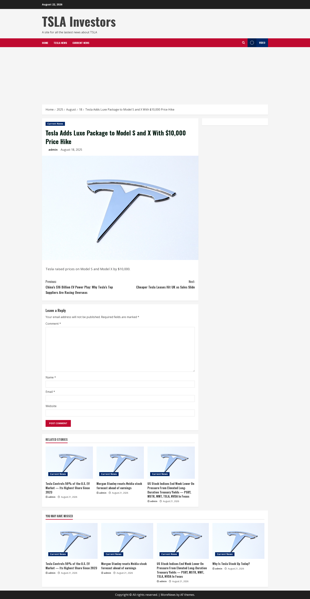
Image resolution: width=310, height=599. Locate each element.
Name (51, 377)
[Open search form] (243, 42)
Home (45, 43)
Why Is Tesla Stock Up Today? (231, 563)
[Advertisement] (155, 74)
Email (50, 392)
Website (51, 406)
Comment (53, 324)
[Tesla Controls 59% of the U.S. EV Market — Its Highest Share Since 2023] (69, 463)
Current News (80, 43)
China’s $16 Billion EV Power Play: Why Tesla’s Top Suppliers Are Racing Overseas (79, 287)
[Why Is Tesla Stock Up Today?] (238, 541)
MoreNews (168, 595)
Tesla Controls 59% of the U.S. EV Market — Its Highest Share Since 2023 (68, 487)
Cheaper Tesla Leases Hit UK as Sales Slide (165, 284)
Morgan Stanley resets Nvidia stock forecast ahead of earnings (119, 485)
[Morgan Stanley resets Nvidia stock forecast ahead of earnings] (120, 463)
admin (53, 150)
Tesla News (60, 43)
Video (262, 42)
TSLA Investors (79, 21)
